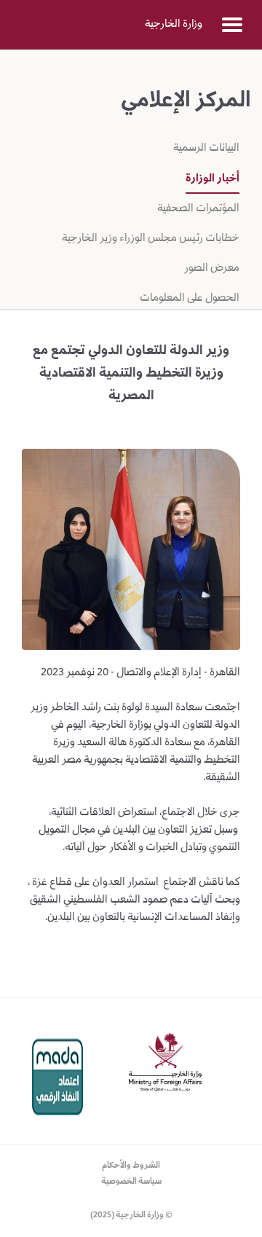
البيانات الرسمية (206, 148)
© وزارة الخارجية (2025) (131, 1215)
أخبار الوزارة (212, 179)
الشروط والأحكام (131, 1166)
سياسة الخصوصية (131, 1182)
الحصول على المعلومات (189, 298)
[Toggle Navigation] (232, 25)
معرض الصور (210, 269)
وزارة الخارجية (173, 24)
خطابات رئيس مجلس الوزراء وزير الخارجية (150, 239)
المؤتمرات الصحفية (197, 209)
